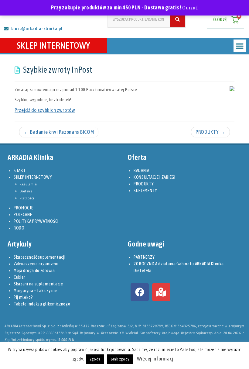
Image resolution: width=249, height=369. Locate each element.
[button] (240, 46)
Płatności (27, 198)
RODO (19, 227)
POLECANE (23, 214)
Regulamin (28, 184)
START (20, 170)
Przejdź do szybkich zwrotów (45, 110)
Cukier (19, 277)
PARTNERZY (144, 257)
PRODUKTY (210, 132)
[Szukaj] (177, 19)
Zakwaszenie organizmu (36, 263)
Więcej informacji (156, 359)
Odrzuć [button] (190, 8)
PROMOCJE (23, 207)
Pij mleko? (23, 297)
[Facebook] (140, 292)
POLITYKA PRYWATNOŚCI (36, 221)
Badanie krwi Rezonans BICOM (59, 132)
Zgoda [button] (95, 359)
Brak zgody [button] (120, 359)
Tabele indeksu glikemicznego (42, 303)
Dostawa (26, 191)
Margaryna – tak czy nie (35, 290)
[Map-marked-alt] (161, 292)
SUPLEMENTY (145, 190)
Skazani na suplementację (38, 283)
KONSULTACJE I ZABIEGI (155, 177)
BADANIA (141, 170)
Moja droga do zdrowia (34, 270)
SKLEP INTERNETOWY (53, 45)
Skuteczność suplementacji (40, 257)
